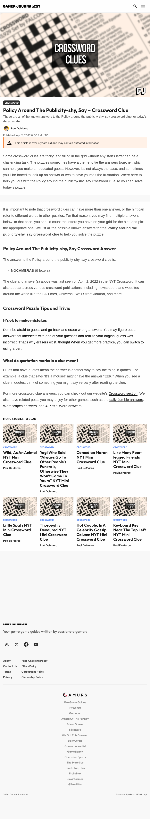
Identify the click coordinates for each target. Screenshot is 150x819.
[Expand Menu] (143, 6)
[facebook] (26, 644)
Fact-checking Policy (34, 660)
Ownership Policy (32, 677)
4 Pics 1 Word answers (63, 406)
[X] (16, 644)
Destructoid (75, 740)
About (7, 660)
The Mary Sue (75, 762)
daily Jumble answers (126, 400)
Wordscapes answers (20, 406)
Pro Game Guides (75, 702)
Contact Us (10, 666)
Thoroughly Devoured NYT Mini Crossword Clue (54, 532)
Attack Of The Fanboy (75, 718)
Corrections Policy (32, 671)
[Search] (135, 6)
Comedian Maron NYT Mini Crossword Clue (92, 457)
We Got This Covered (75, 735)
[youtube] (36, 644)
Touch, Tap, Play (75, 768)
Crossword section (123, 393)
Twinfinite (75, 708)
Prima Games (75, 724)
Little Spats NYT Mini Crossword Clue (17, 530)
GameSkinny (75, 751)
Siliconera (75, 729)
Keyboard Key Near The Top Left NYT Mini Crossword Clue (129, 532)
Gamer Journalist (75, 746)
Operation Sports (75, 757)
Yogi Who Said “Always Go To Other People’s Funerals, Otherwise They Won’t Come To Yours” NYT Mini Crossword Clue (54, 469)
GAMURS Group (138, 794)
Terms (7, 671)
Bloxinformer (75, 779)
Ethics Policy (29, 666)
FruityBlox (75, 773)
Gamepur (75, 713)
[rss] (7, 644)
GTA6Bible (75, 784)
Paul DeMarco (12, 468)
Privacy (7, 677)
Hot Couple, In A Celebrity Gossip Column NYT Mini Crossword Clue (92, 532)
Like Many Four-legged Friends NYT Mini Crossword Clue (127, 459)
